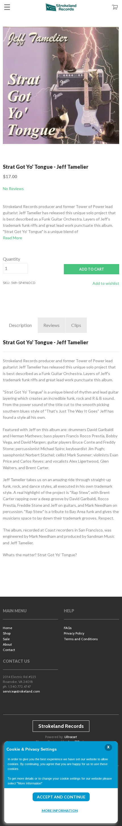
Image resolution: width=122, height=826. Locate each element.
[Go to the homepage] (61, 7)
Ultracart (70, 737)
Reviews (51, 325)
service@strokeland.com (21, 691)
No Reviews (13, 188)
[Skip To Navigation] (13, 7)
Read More (12, 237)
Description (20, 325)
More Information (60, 810)
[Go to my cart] (109, 7)
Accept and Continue (61, 796)
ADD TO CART (91, 269)
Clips (76, 325)
